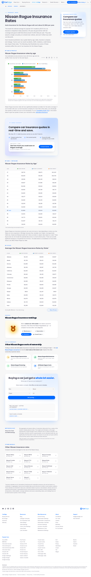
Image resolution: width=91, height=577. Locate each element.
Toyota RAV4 (41, 545)
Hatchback (58, 545)
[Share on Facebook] (47, 57)
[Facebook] (13, 508)
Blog (21, 516)
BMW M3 (4, 541)
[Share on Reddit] (52, 57)
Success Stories (59, 526)
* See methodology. (20, 310)
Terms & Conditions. (21, 574)
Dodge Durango (6, 559)
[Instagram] (10, 508)
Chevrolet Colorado (7, 543)
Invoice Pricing (41, 516)
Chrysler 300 (5, 553)
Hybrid (74, 541)
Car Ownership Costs (25, 520)
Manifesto (58, 524)
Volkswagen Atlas (42, 553)
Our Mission (58, 516)
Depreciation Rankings (43, 518)
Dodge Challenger (6, 555)
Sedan (57, 541)
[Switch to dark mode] (88, 2)
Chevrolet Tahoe (6, 549)
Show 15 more (53, 310)
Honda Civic (23, 549)
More (62, 2)
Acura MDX (5, 539)
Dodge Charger (6, 557)
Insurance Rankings (42, 524)
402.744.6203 (76, 518)
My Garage (4, 518)
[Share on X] (54, 57)
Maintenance (27, 331)
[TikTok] (5, 508)
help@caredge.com (78, 516)
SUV (57, 539)
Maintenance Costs (42, 528)
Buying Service (26, 2)
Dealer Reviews (54, 2)
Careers (57, 520)
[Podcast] (8, 508)
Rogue (16, 6)
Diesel (74, 545)
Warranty (4, 522)
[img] (24, 67)
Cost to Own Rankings (25, 526)
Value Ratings (23, 522)
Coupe (57, 547)
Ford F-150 (22, 541)
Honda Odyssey (24, 553)
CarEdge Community (25, 518)
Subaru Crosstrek (24, 557)
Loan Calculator (23, 530)
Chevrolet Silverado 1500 (8, 547)
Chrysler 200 (5, 551)
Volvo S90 (40, 549)
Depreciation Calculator (43, 522)
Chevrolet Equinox (6, 545)
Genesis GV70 (23, 543)
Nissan (10, 6)
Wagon (57, 551)
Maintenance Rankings (43, 530)
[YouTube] (3, 508)
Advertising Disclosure (42, 112)
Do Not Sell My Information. (39, 574)
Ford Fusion (23, 539)
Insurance (26, 334)
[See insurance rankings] (13, 329)
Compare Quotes (45, 146)
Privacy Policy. (30, 574)
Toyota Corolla (41, 541)
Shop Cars (16, 2)
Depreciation (40, 331)
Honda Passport (24, 551)
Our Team (58, 518)
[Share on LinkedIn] (49, 57)
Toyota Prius (41, 543)
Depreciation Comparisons (44, 520)
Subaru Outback (24, 555)
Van (56, 549)
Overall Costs (38, 334)
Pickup (57, 543)
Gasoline (75, 543)
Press (57, 522)
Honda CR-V (23, 547)
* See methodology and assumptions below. (14, 227)
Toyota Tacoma (41, 547)
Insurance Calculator (42, 526)
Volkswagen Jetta (42, 555)
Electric (75, 539)
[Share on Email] (57, 57)
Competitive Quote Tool (42, 110)
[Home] (6, 6)
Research (44, 2)
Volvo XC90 (40, 551)
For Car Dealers (59, 528)
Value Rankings (23, 524)
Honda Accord (23, 545)
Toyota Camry (41, 539)
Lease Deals (23, 528)
